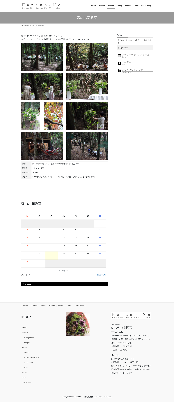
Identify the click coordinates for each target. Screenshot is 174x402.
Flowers (34, 306)
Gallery (52, 306)
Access (60, 306)
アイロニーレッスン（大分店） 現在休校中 (134, 41)
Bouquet (27, 343)
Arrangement (29, 338)
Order (69, 306)
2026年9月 (101, 275)
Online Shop (79, 306)
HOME (25, 306)
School (120, 35)
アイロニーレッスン (31, 358)
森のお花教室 (123, 48)
